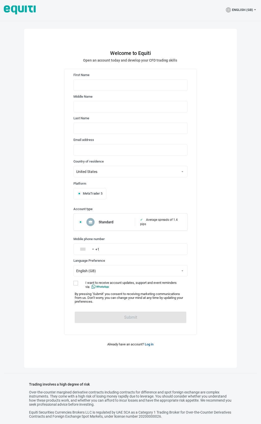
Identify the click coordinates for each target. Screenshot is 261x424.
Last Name (81, 118)
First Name (81, 75)
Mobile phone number (89, 239)
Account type (83, 209)
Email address (83, 140)
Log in (149, 344)
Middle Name (83, 96)
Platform (79, 183)
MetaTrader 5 (92, 193)
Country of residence (88, 161)
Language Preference (89, 260)
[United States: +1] (84, 249)
